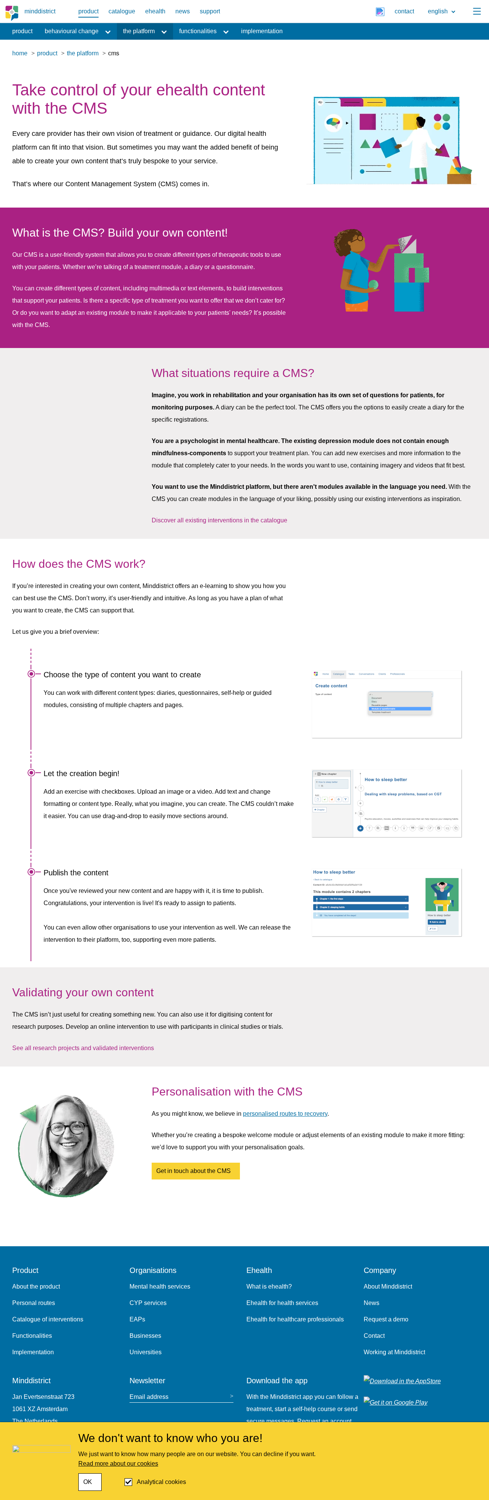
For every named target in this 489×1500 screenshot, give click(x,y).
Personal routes (33, 1303)
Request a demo (386, 1319)
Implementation (33, 1352)
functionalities (198, 31)
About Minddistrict (388, 1286)
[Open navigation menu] (476, 11)
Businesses (145, 1335)
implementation (262, 31)
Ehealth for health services (282, 1303)
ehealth (155, 11)
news (182, 11)
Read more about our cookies (118, 1463)
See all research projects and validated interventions (83, 1048)
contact (404, 11)
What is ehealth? (269, 1286)
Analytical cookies (161, 1482)
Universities (146, 1352)
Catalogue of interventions (47, 1319)
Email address (149, 1397)
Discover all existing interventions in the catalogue (219, 520)
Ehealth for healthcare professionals (295, 1319)
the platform (139, 31)
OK (87, 1482)
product (88, 11)
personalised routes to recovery (285, 1113)
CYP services (148, 1303)
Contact (374, 1335)
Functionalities (32, 1335)
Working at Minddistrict (394, 1352)
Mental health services (160, 1286)
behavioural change (72, 31)
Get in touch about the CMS (193, 1171)
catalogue (121, 11)
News (371, 1303)
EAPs (137, 1319)
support (210, 11)
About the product (36, 1286)
